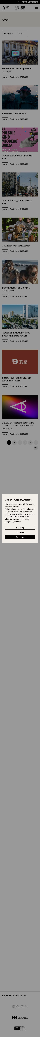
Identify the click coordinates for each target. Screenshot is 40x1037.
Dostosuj (20, 528)
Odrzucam (20, 532)
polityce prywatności (13, 521)
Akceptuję (20, 537)
